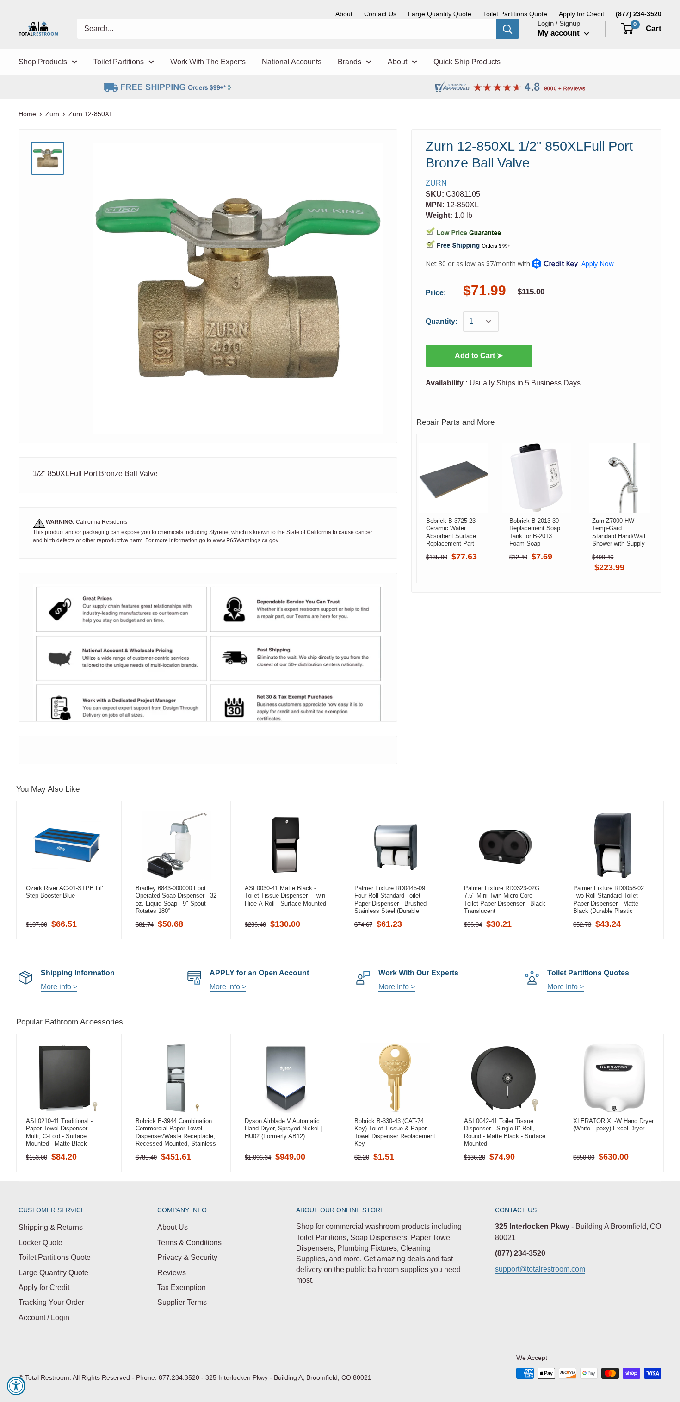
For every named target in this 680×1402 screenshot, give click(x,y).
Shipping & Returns (51, 1227)
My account (560, 33)
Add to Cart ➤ (479, 356)
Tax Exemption (181, 1287)
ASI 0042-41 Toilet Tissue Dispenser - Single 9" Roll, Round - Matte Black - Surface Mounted (504, 1132)
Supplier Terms (182, 1302)
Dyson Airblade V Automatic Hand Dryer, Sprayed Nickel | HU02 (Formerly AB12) (283, 1128)
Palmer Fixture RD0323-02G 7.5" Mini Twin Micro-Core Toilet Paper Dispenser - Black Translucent (504, 899)
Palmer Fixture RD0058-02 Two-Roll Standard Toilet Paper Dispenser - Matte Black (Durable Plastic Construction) (608, 899)
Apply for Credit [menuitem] (581, 14)
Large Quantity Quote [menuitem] (439, 14)
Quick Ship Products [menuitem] (467, 62)
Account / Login (44, 1317)
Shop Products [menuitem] (43, 62)
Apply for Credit (44, 1287)
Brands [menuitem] (349, 62)
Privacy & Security (187, 1257)
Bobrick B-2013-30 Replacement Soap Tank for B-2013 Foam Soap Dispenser (534, 532)
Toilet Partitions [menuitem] (118, 62)
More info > (59, 987)
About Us (172, 1227)
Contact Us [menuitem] (380, 14)
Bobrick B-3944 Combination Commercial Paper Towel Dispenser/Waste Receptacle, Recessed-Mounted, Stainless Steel (176, 1132)
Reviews (171, 1273)
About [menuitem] (343, 14)
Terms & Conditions (189, 1243)
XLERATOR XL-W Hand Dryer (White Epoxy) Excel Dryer (613, 1124)
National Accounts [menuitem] (291, 62)
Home (27, 114)
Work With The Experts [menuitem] (208, 62)
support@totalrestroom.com (540, 1269)
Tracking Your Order (51, 1302)
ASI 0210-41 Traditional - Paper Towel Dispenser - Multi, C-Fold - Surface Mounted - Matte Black (59, 1132)
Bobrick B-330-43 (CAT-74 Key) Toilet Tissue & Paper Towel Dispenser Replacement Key (394, 1132)
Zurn (52, 114)
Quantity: (441, 321)
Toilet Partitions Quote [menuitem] (515, 14)
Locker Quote (40, 1243)
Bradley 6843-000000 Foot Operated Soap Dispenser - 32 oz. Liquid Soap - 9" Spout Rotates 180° (176, 899)
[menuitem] (638, 14)
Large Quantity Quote (53, 1273)
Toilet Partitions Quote (55, 1257)
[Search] (507, 29)
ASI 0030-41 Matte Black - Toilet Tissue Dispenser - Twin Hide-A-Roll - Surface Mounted (285, 896)
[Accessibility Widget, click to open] (16, 1386)
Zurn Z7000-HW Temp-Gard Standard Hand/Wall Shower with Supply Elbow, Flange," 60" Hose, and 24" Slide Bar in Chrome (618, 532)
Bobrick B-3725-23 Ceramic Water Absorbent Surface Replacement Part (451, 532)
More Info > (228, 987)
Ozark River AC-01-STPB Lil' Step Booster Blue (64, 892)
